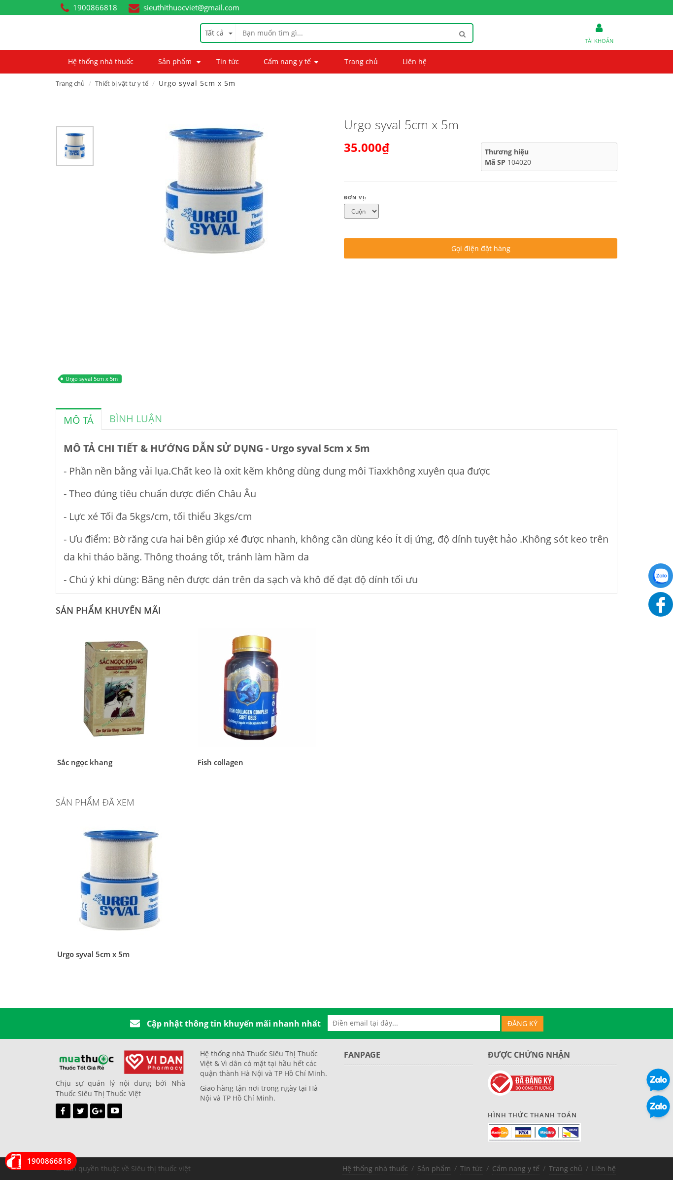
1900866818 (95, 7)
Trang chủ (70, 83)
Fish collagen (220, 762)
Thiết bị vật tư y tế (121, 83)
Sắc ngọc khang (84, 762)
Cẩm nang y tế (515, 1168)
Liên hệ (604, 1168)
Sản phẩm (434, 1168)
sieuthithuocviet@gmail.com (191, 7)
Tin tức (471, 1168)
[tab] (78, 419)
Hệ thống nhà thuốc (375, 1168)
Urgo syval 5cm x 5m (92, 378)
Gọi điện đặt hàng (480, 248)
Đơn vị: (355, 197)
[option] (75, 148)
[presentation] (79, 420)
